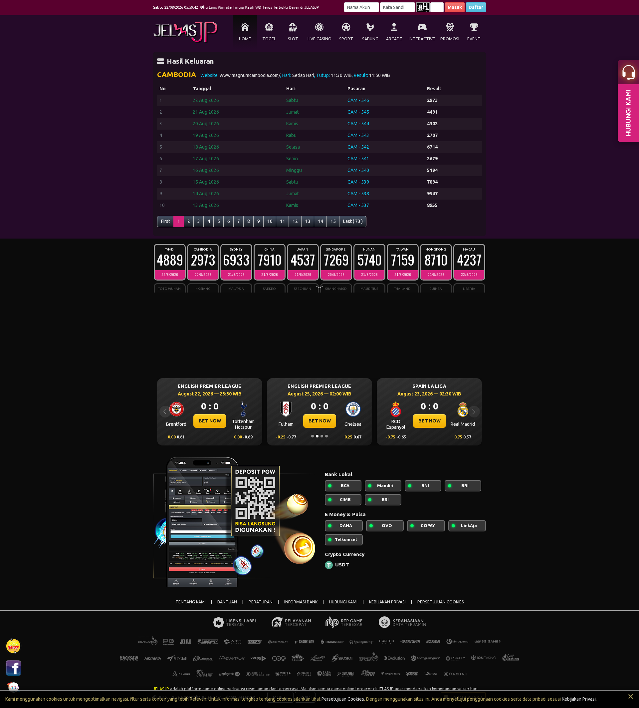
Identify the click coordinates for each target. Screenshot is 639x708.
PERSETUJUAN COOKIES (440, 602)
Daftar (476, 7)
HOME (245, 39)
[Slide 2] (317, 436)
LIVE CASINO (319, 39)
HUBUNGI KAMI (343, 602)
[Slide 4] (326, 436)
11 (282, 221)
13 (308, 221)
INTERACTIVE (422, 39)
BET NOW (210, 420)
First (165, 221)
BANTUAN (227, 602)
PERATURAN (261, 602)
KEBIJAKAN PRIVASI (387, 602)
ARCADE (394, 39)
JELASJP (161, 688)
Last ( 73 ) (353, 221)
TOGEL (269, 39)
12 (295, 221)
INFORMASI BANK (301, 602)
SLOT (293, 39)
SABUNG (370, 39)
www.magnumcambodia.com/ (250, 75)
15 (333, 221)
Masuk (455, 7)
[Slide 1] (312, 436)
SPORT (346, 39)
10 (270, 221)
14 (320, 221)
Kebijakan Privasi (579, 699)
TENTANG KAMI (190, 602)
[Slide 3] (321, 436)
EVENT (474, 39)
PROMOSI (449, 39)
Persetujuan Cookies (342, 699)
